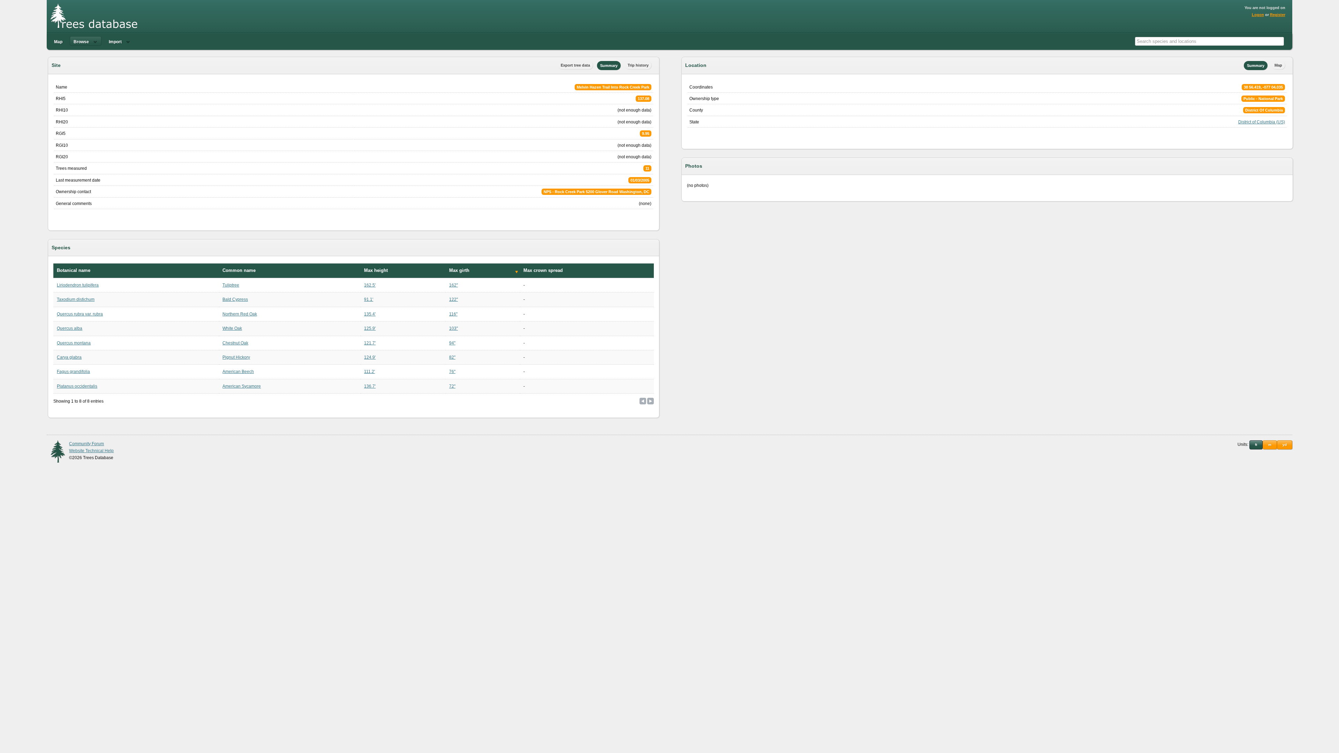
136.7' (370, 386)
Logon (1258, 15)
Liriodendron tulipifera (78, 285)
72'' (452, 386)
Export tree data (575, 65)
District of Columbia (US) (1261, 122)
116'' (453, 314)
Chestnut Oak (235, 343)
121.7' (370, 343)
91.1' (368, 299)
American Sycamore (241, 386)
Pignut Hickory (236, 357)
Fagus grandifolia (73, 371)
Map (58, 41)
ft (1256, 445)
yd (1285, 445)
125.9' (370, 328)
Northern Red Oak (239, 314)
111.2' (369, 371)
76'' (452, 371)
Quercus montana (74, 343)
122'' (453, 299)
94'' (452, 343)
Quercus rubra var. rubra (80, 314)
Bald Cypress (235, 299)
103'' (453, 328)
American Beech (238, 371)
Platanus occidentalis (77, 386)
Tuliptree (230, 285)
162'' (453, 285)
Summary (609, 65)
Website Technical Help (91, 450)
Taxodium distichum (75, 299)
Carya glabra (69, 357)
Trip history (638, 65)
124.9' (370, 357)
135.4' (370, 314)
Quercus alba (69, 328)
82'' (452, 357)
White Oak (232, 328)
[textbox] (1209, 41)
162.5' (370, 285)
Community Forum (86, 443)
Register (1277, 15)
